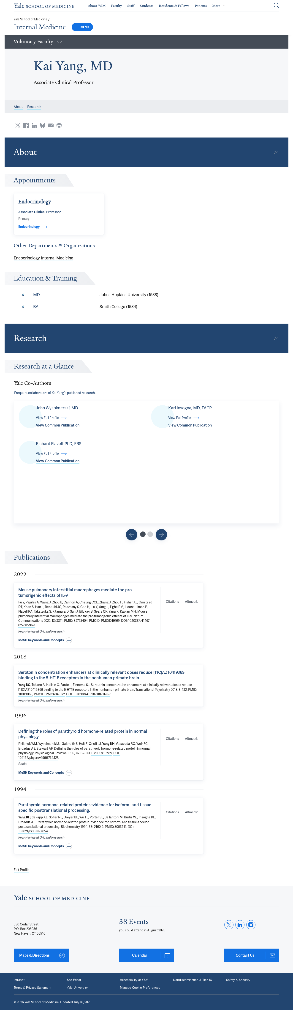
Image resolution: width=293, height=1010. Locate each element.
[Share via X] (18, 125)
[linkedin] (239, 924)
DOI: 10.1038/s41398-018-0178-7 (88, 694)
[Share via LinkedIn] (34, 125)
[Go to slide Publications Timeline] (131, 534)
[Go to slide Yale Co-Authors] (143, 534)
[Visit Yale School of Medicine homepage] (51, 898)
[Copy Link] (275, 152)
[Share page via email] (51, 125)
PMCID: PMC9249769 (104, 621)
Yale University (77, 988)
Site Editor (74, 980)
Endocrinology (27, 258)
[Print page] (59, 125)
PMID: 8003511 (115, 827)
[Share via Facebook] (26, 125)
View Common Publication (57, 425)
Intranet (19, 980)
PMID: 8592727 (101, 753)
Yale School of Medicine (30, 19)
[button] (146, 42)
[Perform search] (276, 6)
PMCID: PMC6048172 (49, 694)
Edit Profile (21, 870)
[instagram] (250, 924)
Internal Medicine (40, 27)
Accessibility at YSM (134, 980)
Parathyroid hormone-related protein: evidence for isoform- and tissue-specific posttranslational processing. (85, 807)
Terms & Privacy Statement (32, 988)
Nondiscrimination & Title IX (192, 980)
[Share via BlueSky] (42, 125)
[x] (228, 924)
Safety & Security (238, 980)
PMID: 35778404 (76, 621)
